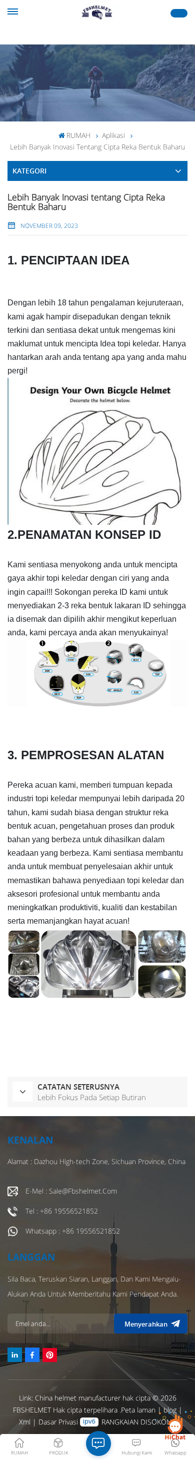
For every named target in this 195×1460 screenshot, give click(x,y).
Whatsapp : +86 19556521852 (73, 1231)
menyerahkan (146, 1324)
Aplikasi (113, 135)
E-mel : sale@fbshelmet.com (71, 1191)
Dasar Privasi (58, 1422)
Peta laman (139, 1410)
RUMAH (78, 135)
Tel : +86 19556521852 (62, 1211)
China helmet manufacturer (77, 1398)
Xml (24, 1422)
